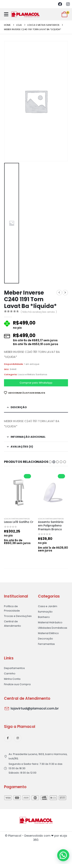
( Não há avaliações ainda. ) (39, 312)
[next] (65, 292)
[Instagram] (68, 4)
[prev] (59, 292)
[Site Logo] (25, 14)
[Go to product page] (19, 492)
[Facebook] (60, 4)
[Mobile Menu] (6, 14)
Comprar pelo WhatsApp (36, 383)
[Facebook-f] (8, 738)
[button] (50, 461)
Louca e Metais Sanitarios (32, 374)
